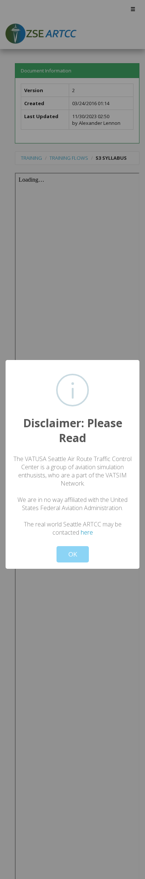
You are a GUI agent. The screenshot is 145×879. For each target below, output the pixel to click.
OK (72, 554)
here (87, 532)
